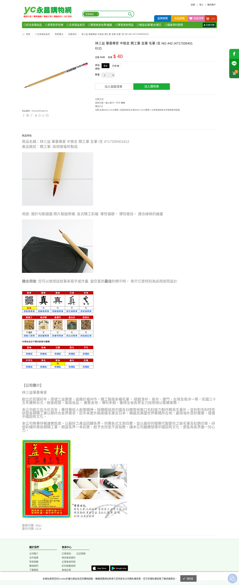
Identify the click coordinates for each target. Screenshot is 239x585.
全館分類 (210, 25)
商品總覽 (179, 18)
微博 (43, 115)
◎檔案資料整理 (174, 24)
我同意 (190, 579)
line (27, 115)
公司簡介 (33, 553)
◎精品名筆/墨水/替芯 (149, 24)
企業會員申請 (68, 561)
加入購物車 (151, 86)
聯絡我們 (33, 565)
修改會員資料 (68, 557)
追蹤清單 (198, 18)
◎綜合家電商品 (33, 24)
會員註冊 (66, 570)
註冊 (193, 4)
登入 (201, 4)
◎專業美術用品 (124, 24)
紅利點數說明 (68, 565)
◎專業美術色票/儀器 (100, 24)
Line (234, 63)
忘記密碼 (81, 553)
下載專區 (33, 570)
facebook (234, 54)
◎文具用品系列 (75, 24)
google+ (32, 115)
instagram (47, 115)
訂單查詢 (66, 553)
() (213, 18)
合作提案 (33, 557)
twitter (36, 115)
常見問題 (33, 561)
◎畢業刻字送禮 (54, 24)
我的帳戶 (211, 4)
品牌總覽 (162, 18)
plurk (39, 115)
